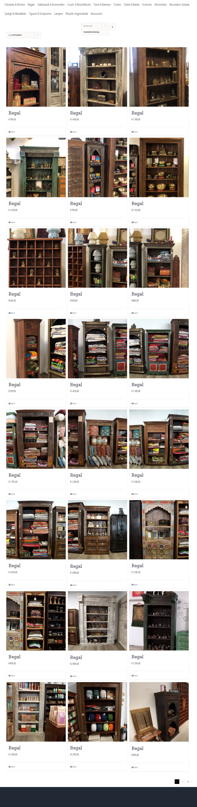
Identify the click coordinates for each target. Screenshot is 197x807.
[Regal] (36, 77)
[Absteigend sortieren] (113, 27)
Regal (14, 113)
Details (13, 132)
